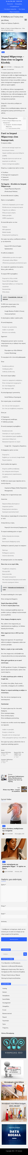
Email (3, 913)
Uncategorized (6, 1002)
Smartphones (5, 995)
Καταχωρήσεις (18, 4)
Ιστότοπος (4, 921)
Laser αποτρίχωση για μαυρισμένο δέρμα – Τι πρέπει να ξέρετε (13, 866)
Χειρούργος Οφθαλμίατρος (7, 759)
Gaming (4, 988)
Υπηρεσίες (5, 1028)
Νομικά (4, 1017)
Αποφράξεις (5, 1006)
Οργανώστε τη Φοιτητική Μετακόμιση (11, 966)
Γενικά (4, 1010)
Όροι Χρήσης (22, 9)
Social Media (6, 999)
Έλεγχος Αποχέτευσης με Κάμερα (10, 975)
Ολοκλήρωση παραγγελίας (10, 9)
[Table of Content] (24, 118)
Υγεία (3, 52)
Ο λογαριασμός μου (14, 6)
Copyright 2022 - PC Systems (14, 1151)
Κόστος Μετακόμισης (7, 1033)
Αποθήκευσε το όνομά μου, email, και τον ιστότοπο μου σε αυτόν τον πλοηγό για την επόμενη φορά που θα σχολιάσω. (13, 931)
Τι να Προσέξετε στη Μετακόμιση (10, 963)
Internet (4, 992)
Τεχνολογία (5, 1020)
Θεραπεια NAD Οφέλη (6, 752)
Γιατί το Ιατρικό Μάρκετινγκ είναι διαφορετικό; (12, 121)
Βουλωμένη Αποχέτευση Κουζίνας (10, 978)
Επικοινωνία (10, 4)
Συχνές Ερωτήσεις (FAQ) (14, 128)
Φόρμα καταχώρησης (14, 11)
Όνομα (3, 906)
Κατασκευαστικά (7, 1013)
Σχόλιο (3, 884)
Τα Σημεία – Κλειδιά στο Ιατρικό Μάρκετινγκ (14, 125)
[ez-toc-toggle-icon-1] (23, 118)
